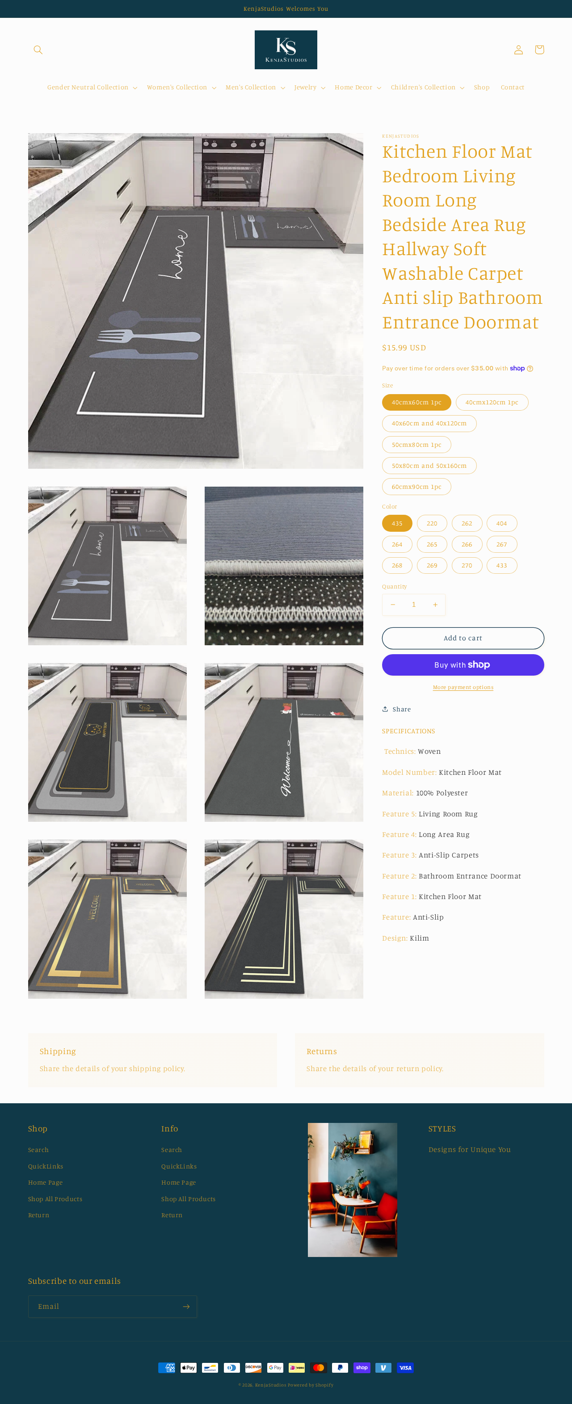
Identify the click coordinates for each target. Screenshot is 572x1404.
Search (38, 1149)
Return (39, 1215)
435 (397, 522)
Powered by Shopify (310, 1384)
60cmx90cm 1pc (417, 486)
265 (432, 544)
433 (501, 565)
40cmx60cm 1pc (417, 402)
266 (467, 544)
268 (397, 565)
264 (397, 544)
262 (467, 522)
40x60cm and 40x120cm (429, 423)
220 (432, 522)
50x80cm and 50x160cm (429, 465)
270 (467, 565)
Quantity (394, 586)
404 (501, 522)
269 (432, 565)
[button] (38, 49)
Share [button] (402, 708)
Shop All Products (55, 1198)
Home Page (45, 1182)
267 (501, 544)
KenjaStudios (270, 1384)
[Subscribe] (186, 1306)
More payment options (463, 686)
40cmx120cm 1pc (492, 402)
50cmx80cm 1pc (417, 444)
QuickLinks (45, 1166)
